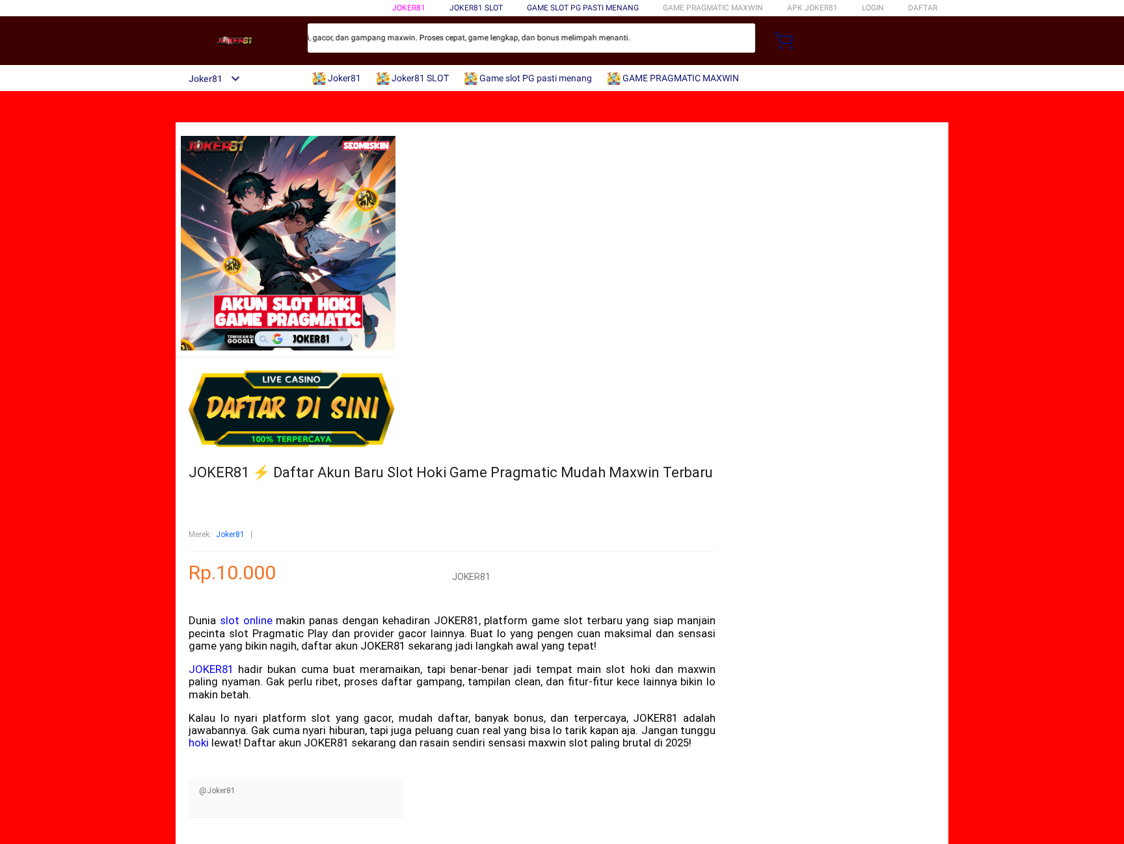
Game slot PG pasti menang (583, 7)
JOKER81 (211, 669)
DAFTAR (922, 7)
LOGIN (873, 7)
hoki (199, 742)
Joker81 (408, 7)
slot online (246, 620)
